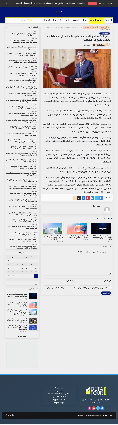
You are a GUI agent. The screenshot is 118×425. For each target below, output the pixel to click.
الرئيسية (108, 20)
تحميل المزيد (22, 336)
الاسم (109, 274)
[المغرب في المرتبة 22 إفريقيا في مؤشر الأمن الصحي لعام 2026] (77, 228)
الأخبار (85, 20)
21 (17, 272)
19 (26, 272)
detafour (101, 45)
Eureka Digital (106, 415)
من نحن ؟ (59, 388)
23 (8, 272)
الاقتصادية (64, 20)
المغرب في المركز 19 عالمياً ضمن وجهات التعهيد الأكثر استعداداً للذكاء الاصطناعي (16, 327)
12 (26, 268)
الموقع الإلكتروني (70, 281)
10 (36, 268)
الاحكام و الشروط (59, 400)
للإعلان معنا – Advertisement (59, 394)
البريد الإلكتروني (106, 281)
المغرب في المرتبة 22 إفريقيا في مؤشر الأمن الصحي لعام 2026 (78, 236)
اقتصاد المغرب (96, 20)
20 (22, 272)
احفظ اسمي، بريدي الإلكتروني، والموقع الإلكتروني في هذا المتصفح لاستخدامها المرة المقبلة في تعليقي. (78, 288)
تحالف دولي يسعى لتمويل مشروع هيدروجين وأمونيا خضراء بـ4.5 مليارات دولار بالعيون (53, 237)
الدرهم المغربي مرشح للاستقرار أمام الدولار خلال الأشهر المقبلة (59, 3)
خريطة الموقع (59, 403)
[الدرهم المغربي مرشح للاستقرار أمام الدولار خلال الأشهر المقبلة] (33, 320)
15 (13, 268)
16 (8, 268)
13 (22, 268)
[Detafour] (59, 12)
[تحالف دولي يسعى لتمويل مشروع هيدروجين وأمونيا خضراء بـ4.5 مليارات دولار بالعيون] (52, 228)
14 (17, 268)
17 (36, 272)
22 (13, 272)
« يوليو (36, 284)
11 (31, 268)
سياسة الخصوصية (59, 397)
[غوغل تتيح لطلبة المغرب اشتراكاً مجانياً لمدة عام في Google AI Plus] (101, 228)
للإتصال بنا (59, 391)
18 (31, 272)
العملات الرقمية (50, 20)
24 (36, 275)
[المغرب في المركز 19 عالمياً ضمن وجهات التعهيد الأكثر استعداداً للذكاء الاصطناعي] (33, 327)
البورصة (76, 20)
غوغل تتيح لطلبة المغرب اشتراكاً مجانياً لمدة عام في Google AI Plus (102, 237)
